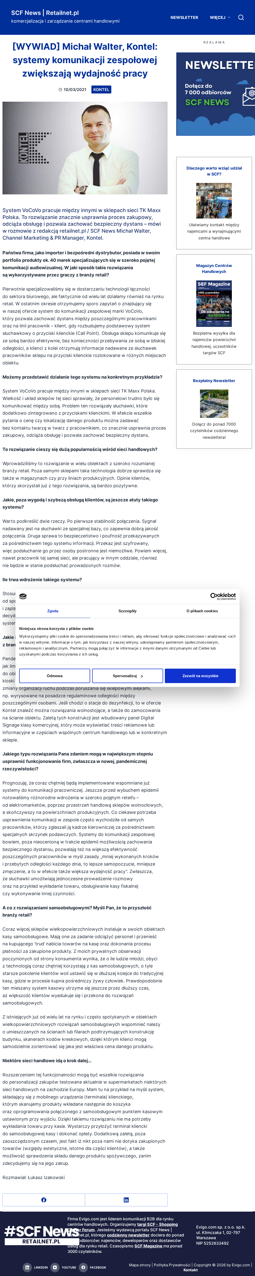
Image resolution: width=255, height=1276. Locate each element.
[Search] (241, 17)
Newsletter (184, 17)
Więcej (217, 17)
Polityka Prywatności (172, 1265)
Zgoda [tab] (53, 611)
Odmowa (55, 676)
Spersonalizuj (125, 676)
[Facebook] (44, 1200)
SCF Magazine (148, 1245)
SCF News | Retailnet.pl (45, 12)
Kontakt (191, 1270)
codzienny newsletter (128, 1234)
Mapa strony (140, 1265)
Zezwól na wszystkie (200, 676)
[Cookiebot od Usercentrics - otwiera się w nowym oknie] (214, 596)
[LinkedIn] (126, 1200)
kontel (101, 89)
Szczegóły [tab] (128, 611)
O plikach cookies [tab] (202, 611)
